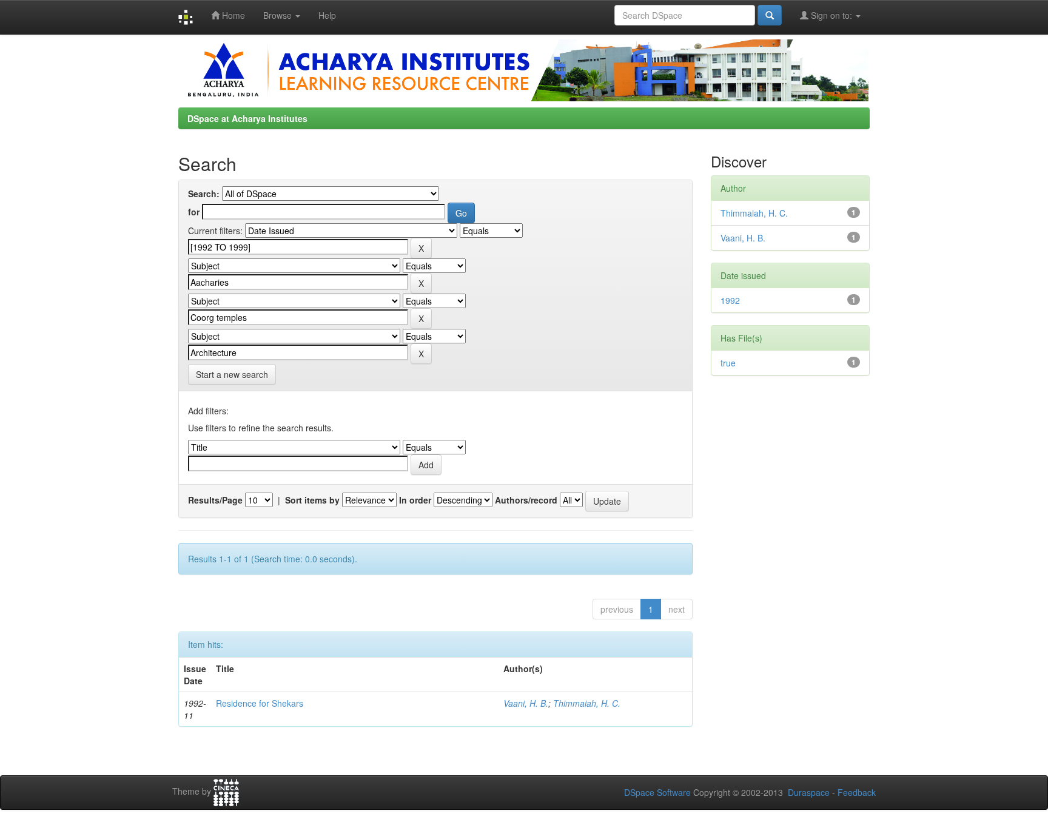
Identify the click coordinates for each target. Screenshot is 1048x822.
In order (415, 500)
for (194, 212)
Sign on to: (831, 15)
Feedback (857, 792)
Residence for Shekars (259, 703)
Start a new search (232, 374)
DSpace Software (657, 792)
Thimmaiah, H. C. (586, 703)
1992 (730, 300)
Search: (204, 193)
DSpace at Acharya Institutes (247, 118)
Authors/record (526, 500)
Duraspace (809, 792)
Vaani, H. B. (525, 703)
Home (232, 15)
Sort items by (312, 500)
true (728, 363)
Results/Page (215, 500)
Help (327, 15)
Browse (278, 15)
